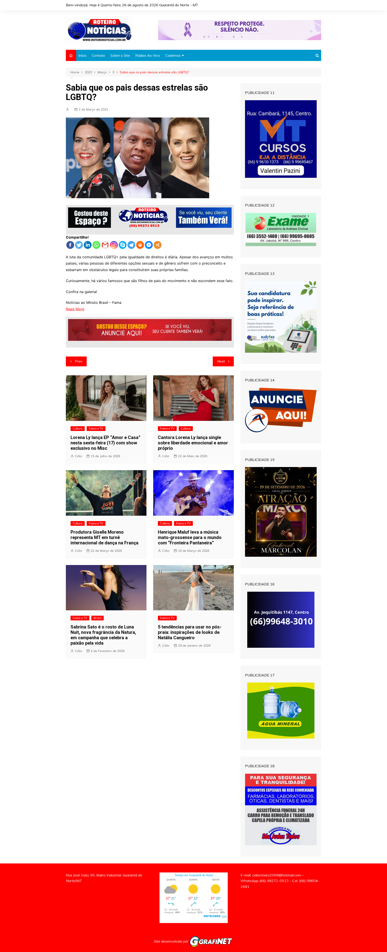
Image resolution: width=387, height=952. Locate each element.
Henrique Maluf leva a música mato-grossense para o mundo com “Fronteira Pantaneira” (189, 537)
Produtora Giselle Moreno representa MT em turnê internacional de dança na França (104, 537)
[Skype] (123, 245)
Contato (98, 55)
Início (82, 55)
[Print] (140, 245)
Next (221, 361)
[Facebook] (70, 245)
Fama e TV (96, 428)
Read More (75, 309)
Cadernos (173, 55)
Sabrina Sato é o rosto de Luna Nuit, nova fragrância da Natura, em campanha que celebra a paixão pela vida (103, 635)
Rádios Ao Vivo (147, 55)
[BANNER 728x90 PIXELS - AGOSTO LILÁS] (239, 29)
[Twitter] (79, 245)
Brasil (97, 618)
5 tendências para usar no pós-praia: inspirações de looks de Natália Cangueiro (189, 632)
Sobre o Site (120, 55)
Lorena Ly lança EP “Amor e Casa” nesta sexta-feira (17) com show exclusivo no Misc (105, 443)
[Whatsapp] (96, 245)
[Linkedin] (88, 245)
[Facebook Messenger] (149, 245)
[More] (157, 245)
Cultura (77, 428)
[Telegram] (131, 245)
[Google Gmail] (105, 245)
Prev (78, 361)
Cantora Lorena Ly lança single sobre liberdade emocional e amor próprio (193, 443)
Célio (78, 456)
